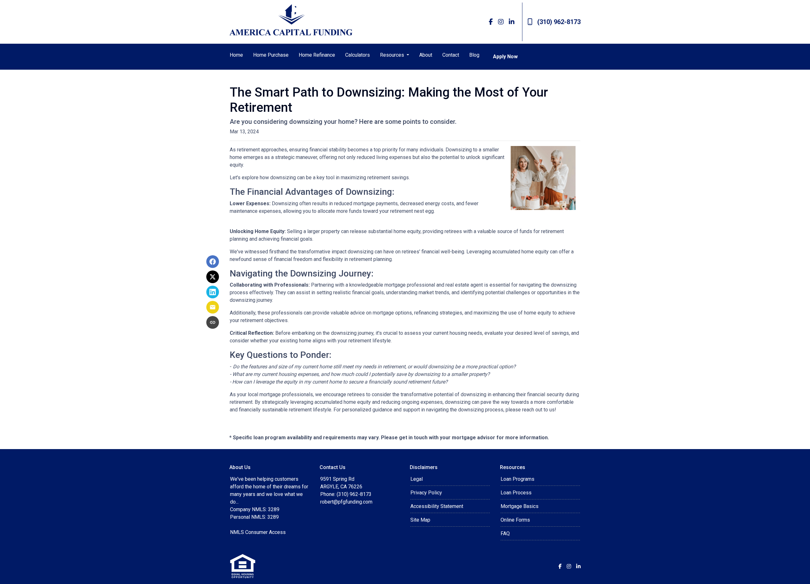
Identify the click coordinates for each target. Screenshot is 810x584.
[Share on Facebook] (212, 261)
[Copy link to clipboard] (212, 322)
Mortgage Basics (520, 506)
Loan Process (516, 493)
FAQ (505, 533)
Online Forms (515, 520)
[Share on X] (212, 276)
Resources (392, 55)
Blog (474, 55)
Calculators (357, 55)
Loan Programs (517, 479)
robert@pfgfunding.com (346, 502)
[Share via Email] (212, 307)
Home (236, 55)
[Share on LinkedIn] (212, 292)
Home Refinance (317, 55)
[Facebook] (491, 22)
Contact (450, 55)
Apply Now (505, 57)
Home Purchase (271, 55)
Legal (416, 479)
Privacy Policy (426, 493)
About (425, 55)
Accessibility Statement (436, 506)
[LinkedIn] (511, 22)
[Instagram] (501, 22)
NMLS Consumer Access (258, 532)
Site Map (420, 520)
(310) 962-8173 (559, 22)
